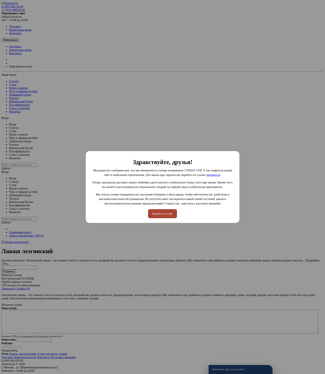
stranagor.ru (213, 174)
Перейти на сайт (162, 213)
